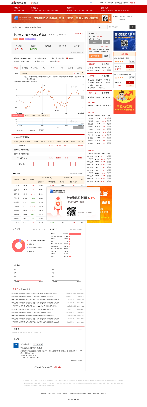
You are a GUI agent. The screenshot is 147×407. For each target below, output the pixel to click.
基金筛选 (104, 10)
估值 (83, 10)
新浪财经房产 (25, 344)
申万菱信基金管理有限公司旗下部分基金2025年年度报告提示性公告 (33, 316)
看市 (36, 10)
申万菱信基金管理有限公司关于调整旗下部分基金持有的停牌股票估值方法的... (36, 300)
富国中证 (90, 132)
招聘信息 (72, 394)
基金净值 (70, 10)
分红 (87, 10)
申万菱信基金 (60, 58)
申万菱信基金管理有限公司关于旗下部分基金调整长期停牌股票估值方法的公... (36, 322)
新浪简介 (43, 394)
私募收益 (122, 20)
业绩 (75, 10)
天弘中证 (90, 127)
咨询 (82, 223)
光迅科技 (16, 190)
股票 (15, 10)
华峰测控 (16, 202)
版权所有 (76, 400)
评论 (40, 10)
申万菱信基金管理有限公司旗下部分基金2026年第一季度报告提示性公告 (34, 306)
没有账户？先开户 (105, 46)
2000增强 (90, 129)
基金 (20, 27)
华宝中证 (90, 143)
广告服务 (58, 394)
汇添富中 (90, 118)
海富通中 (90, 124)
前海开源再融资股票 (121, 58)
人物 (56, 10)
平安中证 (90, 135)
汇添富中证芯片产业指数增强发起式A (40, 77)
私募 (19, 10)
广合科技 (16, 206)
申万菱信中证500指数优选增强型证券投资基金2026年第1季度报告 (32, 309)
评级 (91, 10)
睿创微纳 (16, 218)
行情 (79, 10)
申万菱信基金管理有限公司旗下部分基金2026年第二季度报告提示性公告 (34, 293)
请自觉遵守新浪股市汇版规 (31, 347)
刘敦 (58, 61)
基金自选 (126, 10)
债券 (23, 10)
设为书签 (103, 2)
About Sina (51, 394)
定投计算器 (118, 10)
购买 (130, 66)
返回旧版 (133, 3)
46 (63, 223)
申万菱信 (90, 70)
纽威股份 (16, 214)
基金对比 (111, 10)
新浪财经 (14, 27)
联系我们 (65, 394)
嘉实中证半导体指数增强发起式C (63, 77)
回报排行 (129, 17)
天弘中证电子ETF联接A (122, 74)
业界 (52, 10)
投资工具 (104, 7)
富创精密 (16, 210)
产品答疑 (103, 394)
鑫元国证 (90, 138)
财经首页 (110, 3)
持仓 (44, 10)
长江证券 (16, 223)
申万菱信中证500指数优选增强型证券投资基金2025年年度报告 (31, 312)
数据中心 (70, 7)
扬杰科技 (16, 198)
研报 (48, 10)
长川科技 (16, 186)
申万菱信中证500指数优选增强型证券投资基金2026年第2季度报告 (32, 296)
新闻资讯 (34, 7)
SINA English (87, 394)
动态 (32, 10)
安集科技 (16, 194)
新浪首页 (118, 3)
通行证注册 (95, 394)
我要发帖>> (58, 367)
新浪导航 (125, 3)
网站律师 (79, 394)
